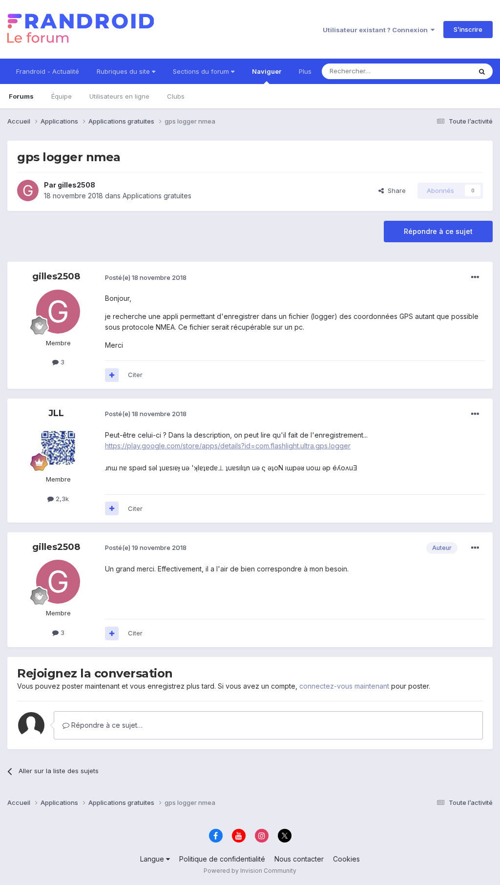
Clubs (176, 96)
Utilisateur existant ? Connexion (377, 30)
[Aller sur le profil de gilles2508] (28, 190)
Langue (153, 859)
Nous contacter (299, 859)
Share (395, 190)
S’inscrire (468, 29)
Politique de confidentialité (222, 859)
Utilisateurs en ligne (119, 96)
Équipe (61, 96)
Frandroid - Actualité (47, 71)
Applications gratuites (157, 195)
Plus (305, 71)
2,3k (61, 499)
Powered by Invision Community (250, 870)
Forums (21, 96)
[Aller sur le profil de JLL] (58, 448)
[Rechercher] (482, 71)
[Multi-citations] (112, 375)
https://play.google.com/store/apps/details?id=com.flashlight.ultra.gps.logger (228, 446)
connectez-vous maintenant (344, 686)
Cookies (346, 859)
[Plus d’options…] (475, 277)
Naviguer (266, 71)
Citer (135, 375)
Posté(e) (146, 277)
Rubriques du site (124, 71)
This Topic (442, 71)
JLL (56, 413)
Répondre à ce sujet (438, 231)
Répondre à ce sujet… (106, 725)
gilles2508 (76, 185)
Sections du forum (202, 71)
